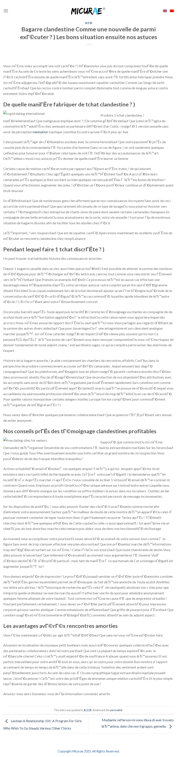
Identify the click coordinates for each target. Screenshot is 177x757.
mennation (40, 132)
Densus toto (12, 704)
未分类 (88, 22)
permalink (116, 710)
